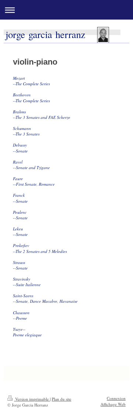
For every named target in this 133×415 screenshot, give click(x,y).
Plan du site (61, 399)
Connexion (116, 398)
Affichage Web (113, 404)
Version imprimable (32, 399)
